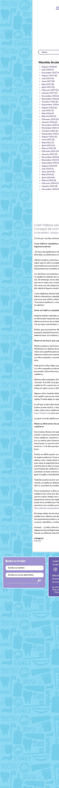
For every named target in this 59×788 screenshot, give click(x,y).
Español (37, 540)
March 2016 (47, 116)
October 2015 (48, 131)
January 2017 (48, 93)
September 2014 (50, 163)
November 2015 (49, 128)
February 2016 (49, 119)
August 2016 (48, 107)
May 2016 (46, 113)
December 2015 (49, 125)
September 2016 (50, 104)
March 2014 (47, 180)
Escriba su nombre (16, 567)
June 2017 (47, 81)
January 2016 (48, 122)
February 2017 (49, 90)
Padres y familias (15, 44)
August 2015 (48, 136)
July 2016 (46, 110)
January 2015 (48, 154)
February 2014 (49, 183)
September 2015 (50, 134)
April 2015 (47, 145)
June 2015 (47, 139)
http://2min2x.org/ (42, 413)
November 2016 (49, 99)
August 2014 (48, 166)
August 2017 (48, 75)
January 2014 (48, 186)
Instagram (55, 569)
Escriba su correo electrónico (21, 575)
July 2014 (46, 168)
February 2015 (49, 151)
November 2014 (49, 160)
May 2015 (46, 142)
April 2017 (47, 87)
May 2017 (46, 84)
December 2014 (49, 157)
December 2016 (49, 96)
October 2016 (48, 101)
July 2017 (46, 78)
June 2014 (47, 171)
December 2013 (49, 189)
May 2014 (46, 174)
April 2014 (47, 177)
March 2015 (47, 148)
